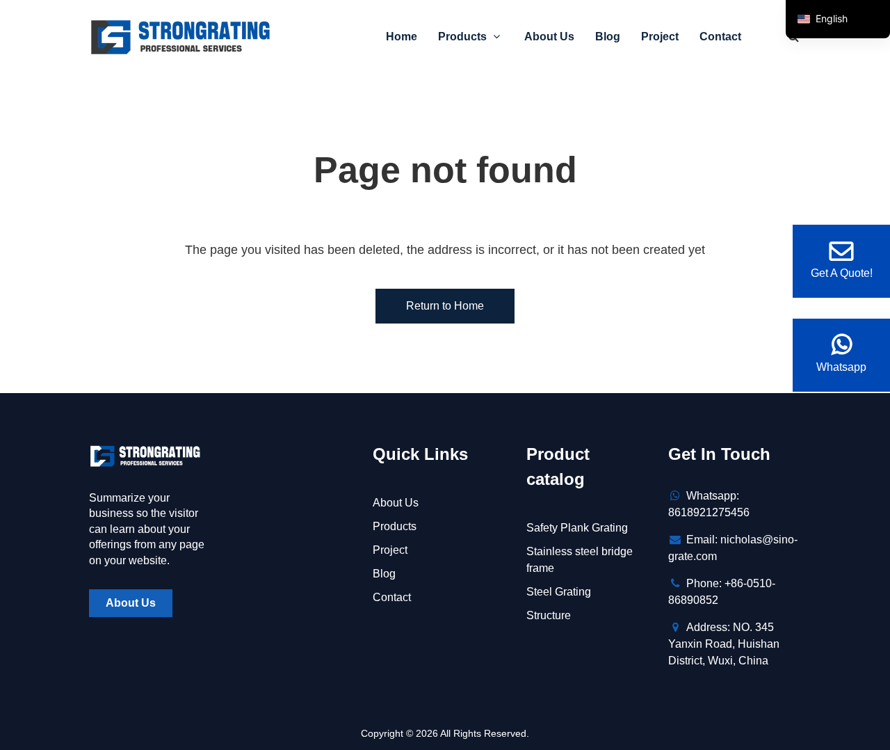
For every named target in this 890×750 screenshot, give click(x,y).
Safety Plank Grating (577, 528)
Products (464, 36)
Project (660, 36)
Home (401, 36)
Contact (720, 36)
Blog (607, 36)
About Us (549, 36)
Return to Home (445, 306)
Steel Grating (558, 592)
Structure (548, 615)
